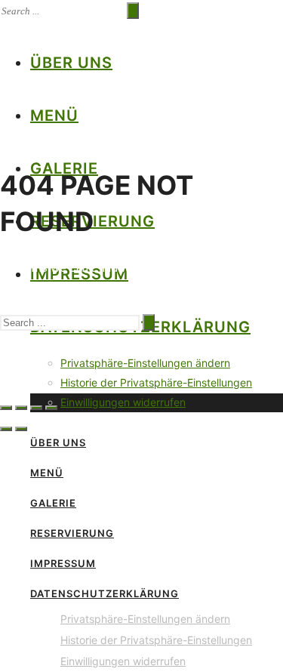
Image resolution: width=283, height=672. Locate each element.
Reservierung (72, 533)
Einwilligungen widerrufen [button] (123, 402)
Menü (54, 115)
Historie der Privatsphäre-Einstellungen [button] (156, 382)
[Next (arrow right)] (21, 429)
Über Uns (71, 63)
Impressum (63, 563)
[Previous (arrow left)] (6, 429)
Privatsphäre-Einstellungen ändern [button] (145, 362)
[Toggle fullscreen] (36, 407)
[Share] (21, 407)
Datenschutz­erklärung (104, 593)
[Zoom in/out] (51, 407)
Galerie (53, 503)
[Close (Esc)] (6, 407)
